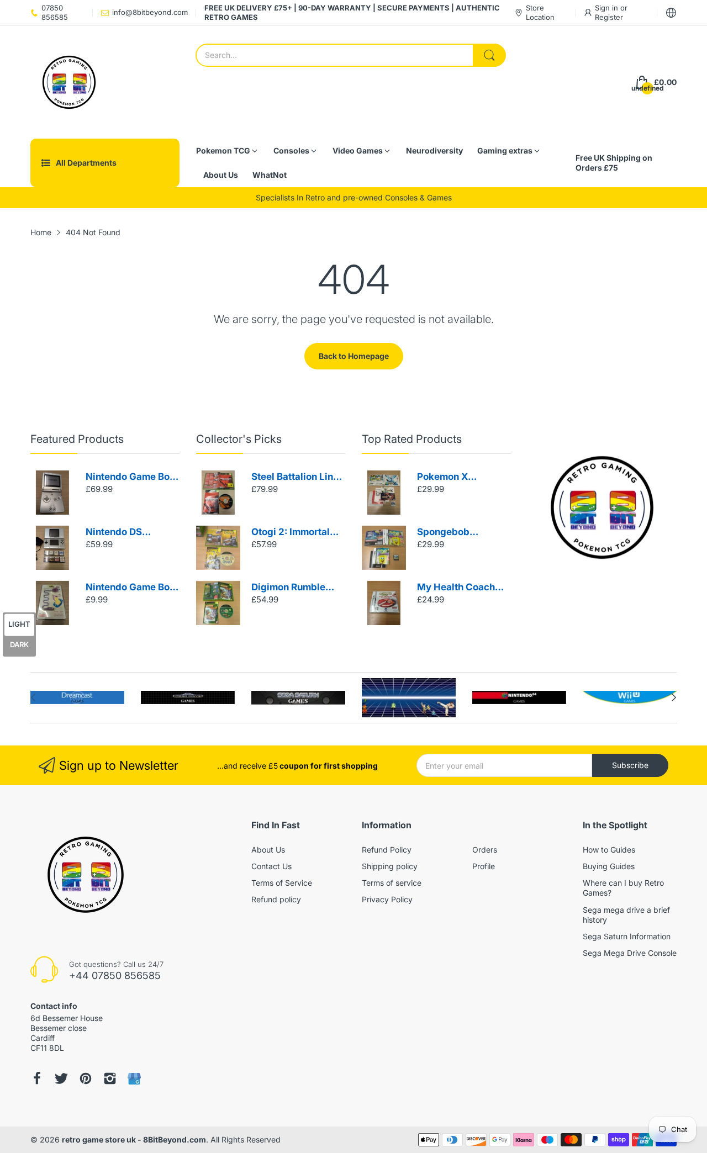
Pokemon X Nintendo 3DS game (462, 477)
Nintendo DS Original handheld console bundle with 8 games (131, 532)
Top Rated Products (412, 439)
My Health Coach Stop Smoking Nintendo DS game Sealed (459, 587)
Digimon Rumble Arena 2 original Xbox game (288, 587)
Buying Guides (609, 866)
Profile (483, 866)
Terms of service (391, 882)
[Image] (602, 507)
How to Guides (609, 849)
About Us (268, 849)
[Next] (33, 697)
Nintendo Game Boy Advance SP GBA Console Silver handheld (130, 477)
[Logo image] (77, 697)
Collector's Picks (239, 439)
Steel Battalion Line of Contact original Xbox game (295, 477)
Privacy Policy (387, 899)
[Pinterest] (85, 1078)
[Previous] (673, 697)
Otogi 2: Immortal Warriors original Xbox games (290, 532)
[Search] (489, 55)
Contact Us (271, 866)
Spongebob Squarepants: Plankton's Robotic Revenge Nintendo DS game (459, 532)
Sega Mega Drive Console (630, 953)
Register (609, 17)
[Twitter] (61, 1078)
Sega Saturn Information (627, 936)
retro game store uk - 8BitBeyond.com (134, 1139)
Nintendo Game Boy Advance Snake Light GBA (130, 587)
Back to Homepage (354, 356)
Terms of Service (281, 882)
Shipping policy (390, 866)
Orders (484, 849)
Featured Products (77, 439)
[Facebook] (37, 1078)
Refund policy (276, 899)
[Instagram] (110, 1078)
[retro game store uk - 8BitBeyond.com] (69, 82)
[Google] (134, 1079)
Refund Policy (386, 849)
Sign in (607, 7)
